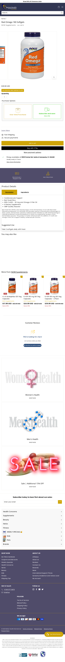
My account (36, 578)
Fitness (3, 576)
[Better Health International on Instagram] (33, 589)
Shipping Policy (22, 606)
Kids (2, 573)
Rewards (35, 568)
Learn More (5, 131)
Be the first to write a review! (32, 345)
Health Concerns (7, 565)
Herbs (3, 568)
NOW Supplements (8, 25)
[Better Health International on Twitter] (42, 589)
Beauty (3, 570)
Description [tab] (9, 192)
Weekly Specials (7, 562)
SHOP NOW (32, 398)
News (34, 570)
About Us (35, 560)
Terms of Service (23, 600)
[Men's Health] (32, 420)
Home (3, 19)
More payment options (32, 152)
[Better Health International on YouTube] (39, 589)
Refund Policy (21, 603)
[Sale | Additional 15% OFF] (32, 465)
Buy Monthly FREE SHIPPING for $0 (13, 90)
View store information (13, 162)
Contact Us (36, 565)
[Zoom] (54, 77)
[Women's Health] (32, 376)
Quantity (5, 94)
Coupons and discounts (9, 560)
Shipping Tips (6, 578)
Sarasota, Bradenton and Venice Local (45, 576)
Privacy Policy (22, 608)
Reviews (35, 562)
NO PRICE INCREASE (8, 557)
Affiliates (35, 557)
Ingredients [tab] (25, 192)
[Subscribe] (60, 502)
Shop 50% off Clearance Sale (32, 1)
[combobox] (32, 12)
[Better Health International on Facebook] (36, 589)
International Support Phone (42, 573)
